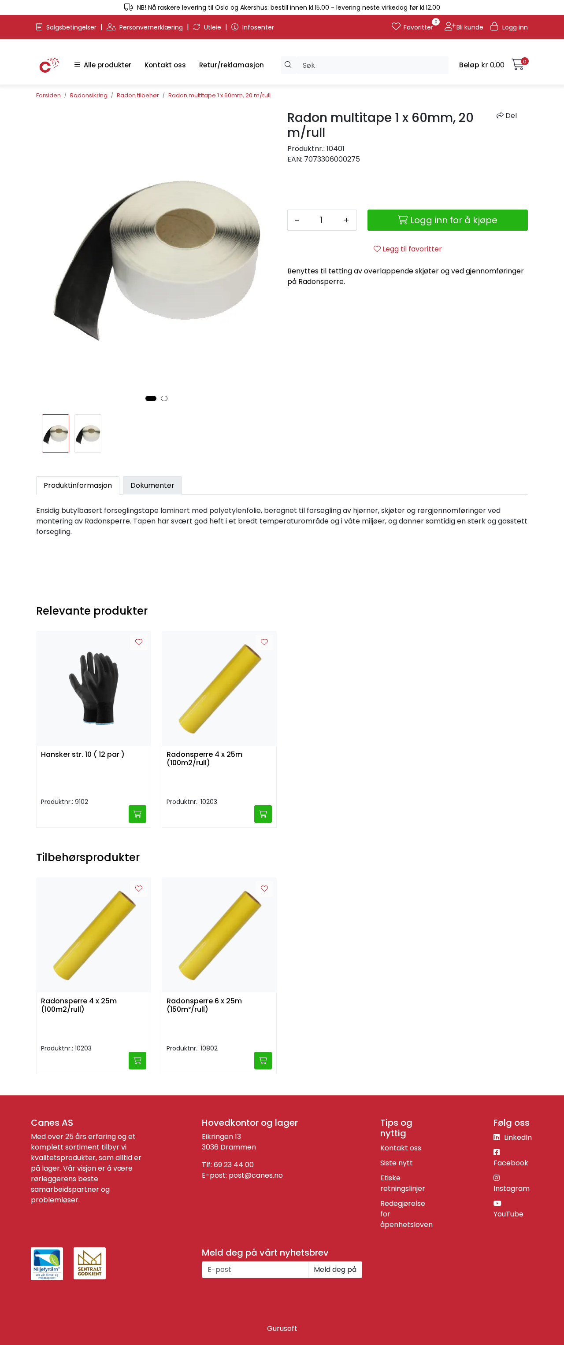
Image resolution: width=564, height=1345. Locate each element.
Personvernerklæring (151, 27)
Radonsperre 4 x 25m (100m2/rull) (204, 759)
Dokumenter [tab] (152, 485)
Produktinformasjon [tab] (78, 485)
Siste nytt (396, 1163)
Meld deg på (335, 1269)
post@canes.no (256, 1175)
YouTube (508, 1214)
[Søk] (288, 65)
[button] (150, 398)
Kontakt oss (165, 65)
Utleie (212, 27)
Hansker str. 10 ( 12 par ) (83, 754)
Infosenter (257, 27)
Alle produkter (105, 65)
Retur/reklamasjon (231, 65)
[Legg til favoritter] (139, 642)
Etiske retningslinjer (402, 1183)
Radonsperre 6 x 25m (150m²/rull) (204, 1005)
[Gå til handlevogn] (518, 66)
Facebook (511, 1163)
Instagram (512, 1188)
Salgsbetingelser (71, 27)
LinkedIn (517, 1137)
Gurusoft (282, 1328)
